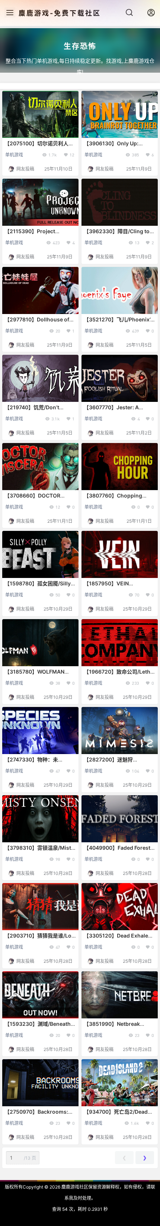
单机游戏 (14, 155)
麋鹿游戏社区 (74, 1187)
